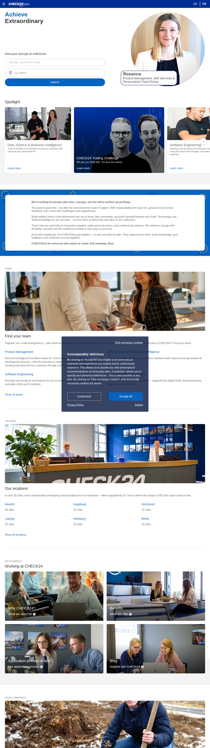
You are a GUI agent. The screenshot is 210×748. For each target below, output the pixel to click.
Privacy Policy (75, 405)
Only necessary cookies (129, 342)
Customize (84, 396)
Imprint (139, 405)
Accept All (125, 396)
